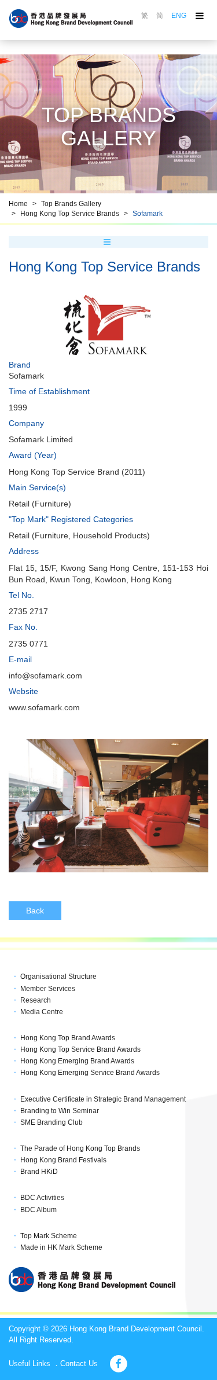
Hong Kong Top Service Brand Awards (80, 1049)
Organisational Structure (58, 976)
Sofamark (148, 214)
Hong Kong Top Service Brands (69, 214)
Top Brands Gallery (71, 204)
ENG (178, 16)
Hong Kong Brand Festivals (63, 1160)
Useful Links (29, 1363)
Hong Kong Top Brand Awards (67, 1038)
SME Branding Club (51, 1122)
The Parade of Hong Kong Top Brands (80, 1148)
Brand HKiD (39, 1172)
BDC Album (38, 1210)
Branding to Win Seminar (59, 1111)
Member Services (47, 989)
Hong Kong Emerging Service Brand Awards (90, 1073)
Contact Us (79, 1363)
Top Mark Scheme (48, 1236)
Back (35, 910)
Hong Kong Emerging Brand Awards (77, 1061)
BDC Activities (42, 1198)
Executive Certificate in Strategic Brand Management (103, 1099)
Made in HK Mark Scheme (61, 1247)
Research (35, 1000)
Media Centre (41, 1012)
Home (18, 204)
